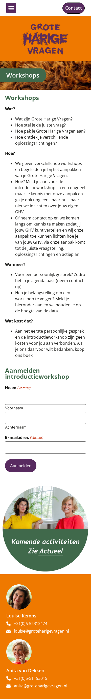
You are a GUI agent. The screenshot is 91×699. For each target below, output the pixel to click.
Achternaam (16, 427)
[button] (11, 8)
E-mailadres (24, 437)
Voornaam (14, 408)
